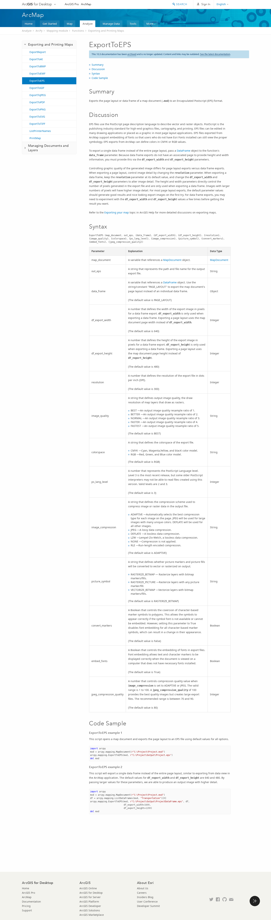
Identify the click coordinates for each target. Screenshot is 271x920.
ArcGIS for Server (90, 897)
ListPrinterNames (40, 131)
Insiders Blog (145, 897)
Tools (133, 23)
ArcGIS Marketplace (91, 915)
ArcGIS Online (88, 888)
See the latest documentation (215, 54)
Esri (241, 4)
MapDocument (172, 260)
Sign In (205, 4)
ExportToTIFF (37, 123)
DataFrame (183, 150)
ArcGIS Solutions (89, 910)
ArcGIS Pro (72, 4)
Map (69, 23)
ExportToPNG (37, 109)
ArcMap (86, 4)
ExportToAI (36, 59)
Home (28, 23)
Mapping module (57, 30)
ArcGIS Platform (89, 901)
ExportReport (37, 52)
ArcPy (39, 30)
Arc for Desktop (37, 4)
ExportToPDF (37, 102)
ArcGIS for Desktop (91, 892)
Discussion (98, 69)
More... (150, 23)
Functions (78, 30)
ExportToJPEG (37, 95)
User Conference (147, 901)
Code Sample (100, 78)
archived (131, 54)
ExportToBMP (37, 66)
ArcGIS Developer (90, 906)
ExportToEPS (37, 80)
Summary (97, 64)
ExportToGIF (36, 88)
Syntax (96, 73)
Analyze (88, 23)
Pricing (26, 906)
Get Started (50, 23)
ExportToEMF (37, 73)
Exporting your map (116, 212)
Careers (142, 892)
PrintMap (35, 138)
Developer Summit (148, 906)
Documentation (31, 901)
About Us (142, 888)
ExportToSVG (37, 116)
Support (27, 910)
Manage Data (111, 23)
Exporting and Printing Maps (106, 30)
